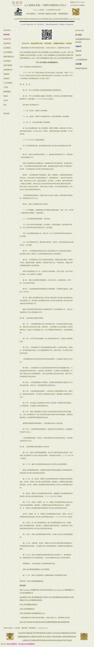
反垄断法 (6, 74)
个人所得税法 (7, 83)
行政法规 (29, 622)
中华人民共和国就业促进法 (33, 600)
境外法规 (42, 622)
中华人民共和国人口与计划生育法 (55, 55)
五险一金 (53, 58)
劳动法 (42, 590)
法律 (71, 58)
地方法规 (35, 622)
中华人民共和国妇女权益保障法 (58, 597)
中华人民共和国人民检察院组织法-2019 (32, 613)
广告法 (5, 87)
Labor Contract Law (58, 590)
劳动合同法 (48, 590)
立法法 (5, 100)
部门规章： (79, 35)
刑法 (4, 104)
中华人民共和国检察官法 (35, 581)
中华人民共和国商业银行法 (28, 604)
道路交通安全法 (8, 56)
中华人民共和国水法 (42, 58)
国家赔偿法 (7, 91)
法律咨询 (78, 55)
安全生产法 (7, 39)
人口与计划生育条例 (62, 58)
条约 (38, 590)
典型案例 (54, 622)
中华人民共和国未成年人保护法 (37, 597)
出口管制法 (7, 47)
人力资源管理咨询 (81, 59)
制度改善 (78, 51)
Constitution (26, 590)
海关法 (5, 96)
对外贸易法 (7, 61)
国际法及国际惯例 (63, 622)
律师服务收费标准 (81, 68)
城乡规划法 (7, 43)
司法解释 (33, 590)
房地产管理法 (7, 65)
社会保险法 (23, 597)
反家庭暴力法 (7, 69)
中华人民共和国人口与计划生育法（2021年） (52, 52)
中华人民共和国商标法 (27, 609)
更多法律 (6, 113)
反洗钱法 (6, 78)
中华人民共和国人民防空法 (28, 52)
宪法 (21, 590)
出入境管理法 (7, 52)
